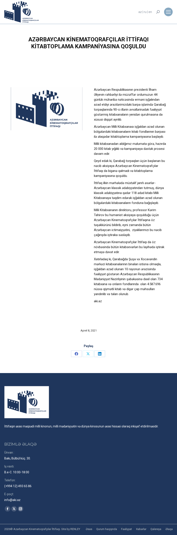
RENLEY (75, 529)
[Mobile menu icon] (168, 12)
